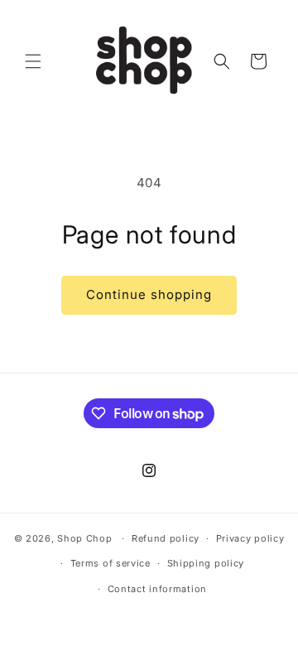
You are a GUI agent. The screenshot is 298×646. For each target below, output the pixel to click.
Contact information (157, 589)
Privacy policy (250, 538)
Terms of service (110, 563)
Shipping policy (206, 563)
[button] (33, 61)
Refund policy (165, 538)
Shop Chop (84, 538)
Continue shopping (149, 294)
